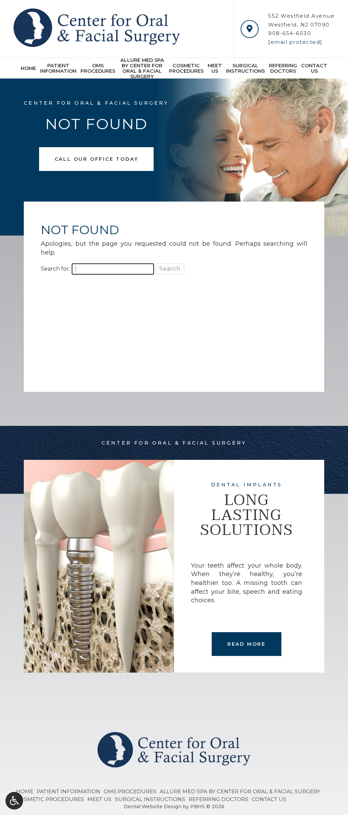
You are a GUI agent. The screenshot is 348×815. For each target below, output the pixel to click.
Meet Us (99, 799)
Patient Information (68, 791)
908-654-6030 (289, 33)
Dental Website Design (152, 806)
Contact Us (269, 799)
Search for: (55, 268)
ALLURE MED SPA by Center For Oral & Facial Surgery (240, 791)
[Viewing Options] (14, 801)
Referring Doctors (218, 799)
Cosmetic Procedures (50, 799)
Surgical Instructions (150, 799)
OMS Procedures (130, 791)
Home (28, 68)
